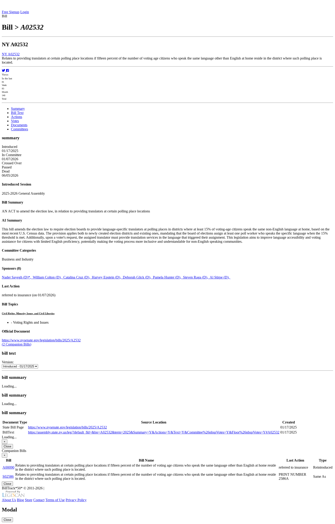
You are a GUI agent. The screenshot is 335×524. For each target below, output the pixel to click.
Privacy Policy (76, 500)
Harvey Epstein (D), (107, 277)
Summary (18, 109)
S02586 (8, 476)
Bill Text (17, 113)
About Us (9, 500)
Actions (16, 117)
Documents (19, 125)
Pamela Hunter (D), (168, 277)
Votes (15, 121)
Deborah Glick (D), (138, 277)
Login (24, 12)
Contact (38, 500)
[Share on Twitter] (4, 70)
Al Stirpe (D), (220, 277)
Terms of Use (55, 500)
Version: (8, 362)
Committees (19, 129)
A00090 (8, 467)
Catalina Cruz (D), (77, 277)
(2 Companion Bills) (16, 344)
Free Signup (10, 12)
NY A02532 (11, 54)
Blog (20, 500)
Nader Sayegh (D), (17, 277)
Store (28, 500)
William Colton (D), (48, 277)
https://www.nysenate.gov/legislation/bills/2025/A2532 (41, 340)
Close (7, 446)
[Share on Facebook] (7, 70)
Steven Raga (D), (196, 277)
